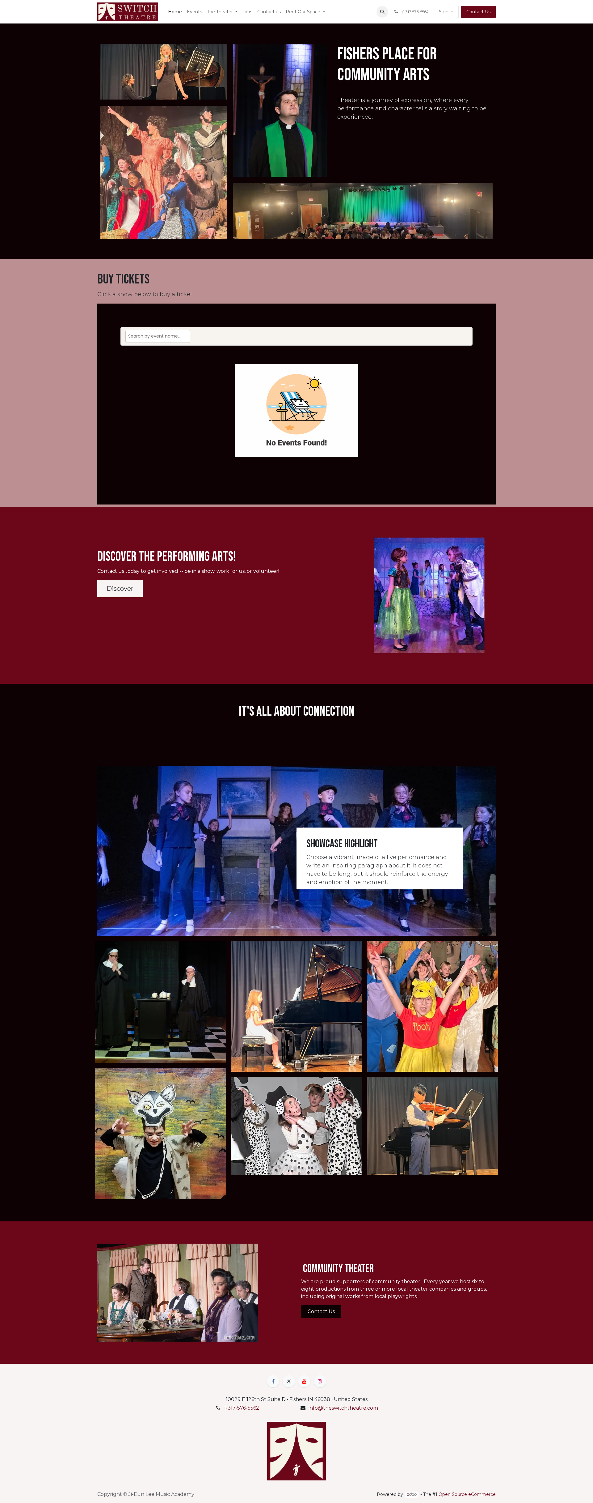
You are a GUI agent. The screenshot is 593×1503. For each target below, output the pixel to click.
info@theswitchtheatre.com (343, 1408)
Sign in (446, 12)
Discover (120, 588)
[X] (289, 1381)
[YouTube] (304, 1381)
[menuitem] (175, 12)
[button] (382, 12)
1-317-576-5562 (241, 1408)
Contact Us (478, 12)
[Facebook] (273, 1381)
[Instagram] (320, 1381)
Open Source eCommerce (467, 1494)
